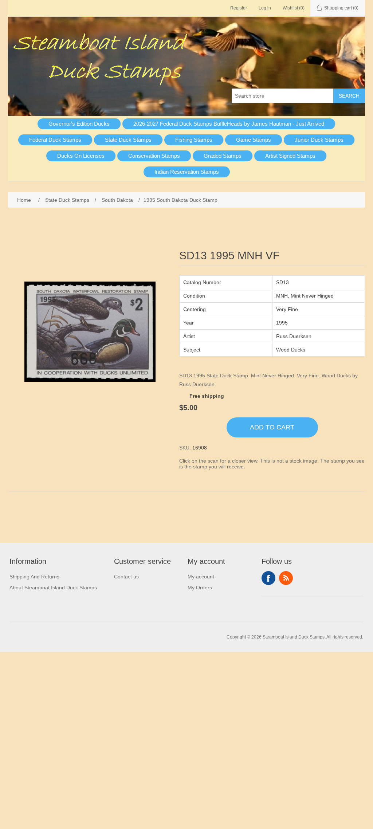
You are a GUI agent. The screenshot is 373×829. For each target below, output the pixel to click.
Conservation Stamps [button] (154, 156)
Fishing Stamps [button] (193, 140)
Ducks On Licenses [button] (81, 156)
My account (201, 576)
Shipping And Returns (34, 576)
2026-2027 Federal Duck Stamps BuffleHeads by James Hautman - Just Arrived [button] (228, 124)
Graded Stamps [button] (223, 156)
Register (238, 8)
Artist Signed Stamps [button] (290, 156)
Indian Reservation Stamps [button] (186, 172)
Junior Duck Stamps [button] (319, 140)
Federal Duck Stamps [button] (55, 140)
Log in (265, 8)
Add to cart (272, 427)
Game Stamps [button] (253, 140)
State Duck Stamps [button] (128, 140)
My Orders (200, 587)
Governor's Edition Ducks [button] (79, 124)
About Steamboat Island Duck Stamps (53, 587)
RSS (286, 578)
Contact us (126, 576)
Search (349, 96)
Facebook (268, 578)
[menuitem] (79, 123)
